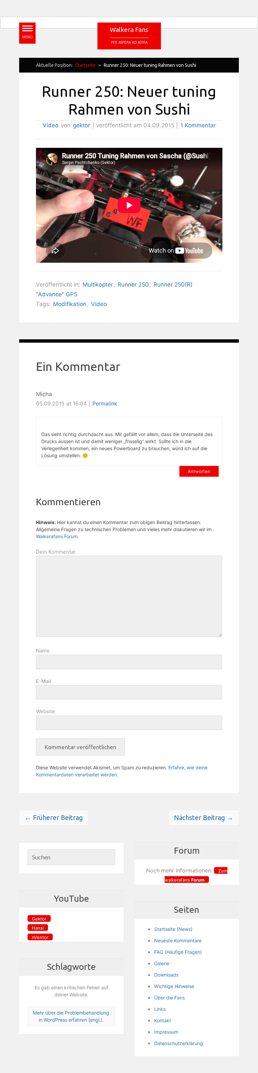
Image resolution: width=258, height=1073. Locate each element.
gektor (81, 125)
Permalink (104, 403)
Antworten (199, 471)
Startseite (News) (173, 929)
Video (50, 125)
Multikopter (98, 284)
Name (43, 650)
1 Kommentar (198, 125)
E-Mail (43, 681)
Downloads (166, 975)
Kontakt (162, 1020)
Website (45, 711)
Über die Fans (169, 997)
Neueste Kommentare (178, 940)
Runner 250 (133, 284)
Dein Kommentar (56, 552)
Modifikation (69, 304)
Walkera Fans (129, 29)
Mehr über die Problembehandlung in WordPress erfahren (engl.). (71, 1016)
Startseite (85, 65)
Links (160, 1009)
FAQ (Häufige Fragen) (178, 952)
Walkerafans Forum (57, 536)
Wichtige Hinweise (174, 986)
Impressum (166, 1032)
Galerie (161, 963)
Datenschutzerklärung (178, 1043)
